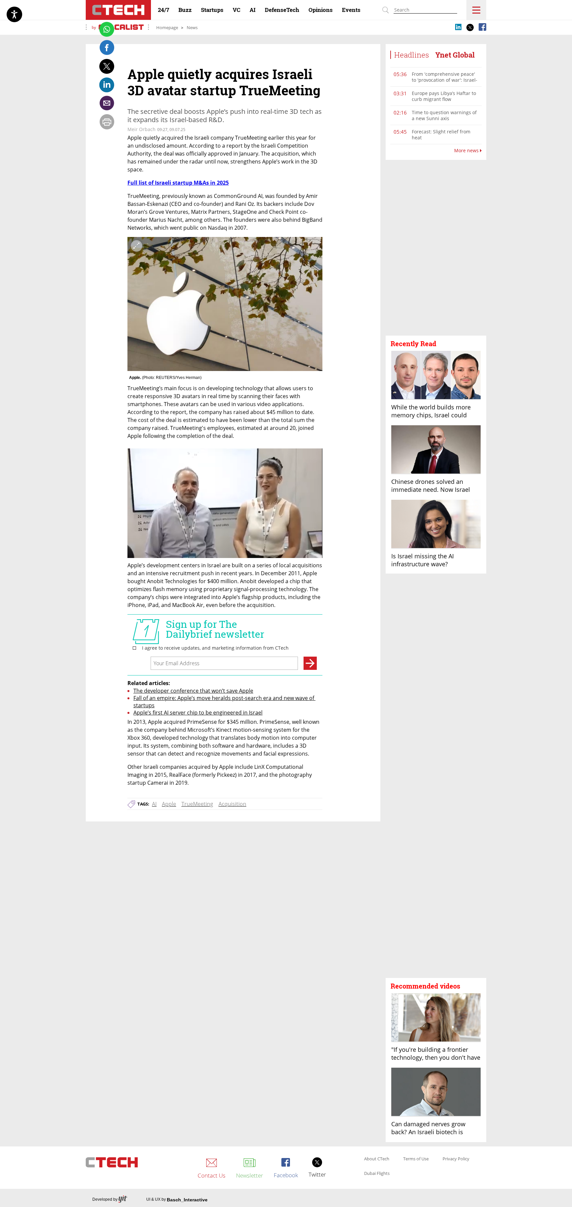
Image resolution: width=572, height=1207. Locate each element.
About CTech (376, 1159)
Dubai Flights (377, 1173)
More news (467, 150)
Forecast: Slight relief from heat (441, 134)
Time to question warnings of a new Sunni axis (444, 115)
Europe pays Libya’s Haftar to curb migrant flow (444, 96)
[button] (436, 248)
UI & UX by (177, 1199)
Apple (169, 804)
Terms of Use (416, 1159)
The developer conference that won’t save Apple (193, 690)
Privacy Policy (456, 1159)
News (192, 27)
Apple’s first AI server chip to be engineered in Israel (197, 712)
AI (154, 804)
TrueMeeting (197, 804)
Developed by (105, 1199)
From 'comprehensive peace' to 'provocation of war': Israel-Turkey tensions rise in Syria (444, 80)
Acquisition (232, 804)
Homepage (167, 27)
